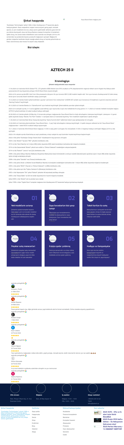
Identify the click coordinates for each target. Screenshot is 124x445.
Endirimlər (35, 423)
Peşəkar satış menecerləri (23, 246)
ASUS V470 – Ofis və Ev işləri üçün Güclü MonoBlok (112, 414)
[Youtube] (8, 421)
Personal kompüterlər (70, 414)
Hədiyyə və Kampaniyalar (98, 246)
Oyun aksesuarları (69, 429)
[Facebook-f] (13, 421)
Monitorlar (66, 417)
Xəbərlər (34, 429)
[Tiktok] (18, 421)
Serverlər (66, 432)
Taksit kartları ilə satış (97, 205)
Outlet (65, 434)
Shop (33, 420)
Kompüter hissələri (69, 420)
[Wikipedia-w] (23, 421)
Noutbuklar (66, 411)
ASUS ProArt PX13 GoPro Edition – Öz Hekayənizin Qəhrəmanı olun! (113, 421)
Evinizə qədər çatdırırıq (59, 246)
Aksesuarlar (67, 423)
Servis (34, 417)
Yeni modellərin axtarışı (22, 205)
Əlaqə (34, 432)
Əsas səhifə (36, 411)
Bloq (33, 426)
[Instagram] (3, 421)
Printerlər (66, 426)
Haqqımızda (36, 414)
